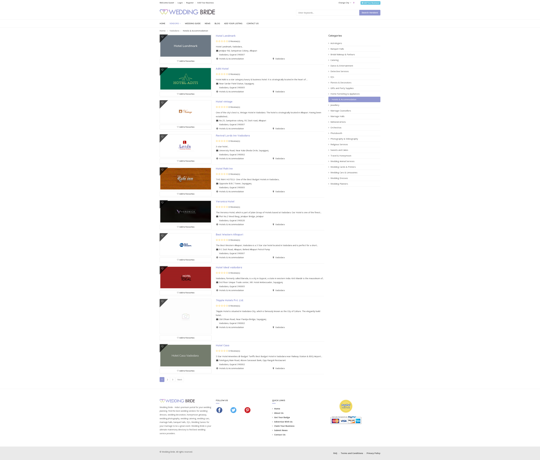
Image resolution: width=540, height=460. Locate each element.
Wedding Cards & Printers (343, 166)
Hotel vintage (224, 101)
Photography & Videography (344, 138)
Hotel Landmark (226, 35)
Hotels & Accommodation (344, 99)
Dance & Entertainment (341, 65)
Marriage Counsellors (340, 110)
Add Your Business (205, 2)
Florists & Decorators (340, 82)
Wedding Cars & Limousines (343, 172)
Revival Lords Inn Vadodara (233, 135)
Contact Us (253, 23)
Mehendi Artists (338, 121)
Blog (217, 23)
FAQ (335, 453)
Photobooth (336, 133)
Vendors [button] (174, 23)
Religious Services (339, 144)
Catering (334, 60)
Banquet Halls (337, 48)
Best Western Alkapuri (229, 234)
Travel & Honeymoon (340, 155)
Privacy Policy (373, 453)
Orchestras (335, 127)
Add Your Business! (372, 3)
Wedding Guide (193, 23)
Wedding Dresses (339, 178)
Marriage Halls (337, 116)
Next (179, 379)
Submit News (281, 430)
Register (190, 2)
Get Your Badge (282, 417)
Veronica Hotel (225, 201)
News (207, 23)
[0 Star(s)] (222, 41)
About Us (279, 413)
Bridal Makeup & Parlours (342, 54)
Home (162, 23)
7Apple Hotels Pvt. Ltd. (230, 300)
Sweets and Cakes (339, 150)
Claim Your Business (284, 426)
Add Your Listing (233, 23)
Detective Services (339, 71)
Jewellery (334, 105)
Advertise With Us (283, 421)
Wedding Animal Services (342, 161)
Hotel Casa (222, 345)
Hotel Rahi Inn (224, 168)
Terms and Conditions (352, 453)
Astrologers (336, 43)
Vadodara (174, 31)
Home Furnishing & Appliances (345, 93)
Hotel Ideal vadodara (229, 267)
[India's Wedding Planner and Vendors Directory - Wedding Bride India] (189, 12)
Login (180, 2)
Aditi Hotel (222, 68)
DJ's (332, 76)
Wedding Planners (339, 183)
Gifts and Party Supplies (342, 88)
